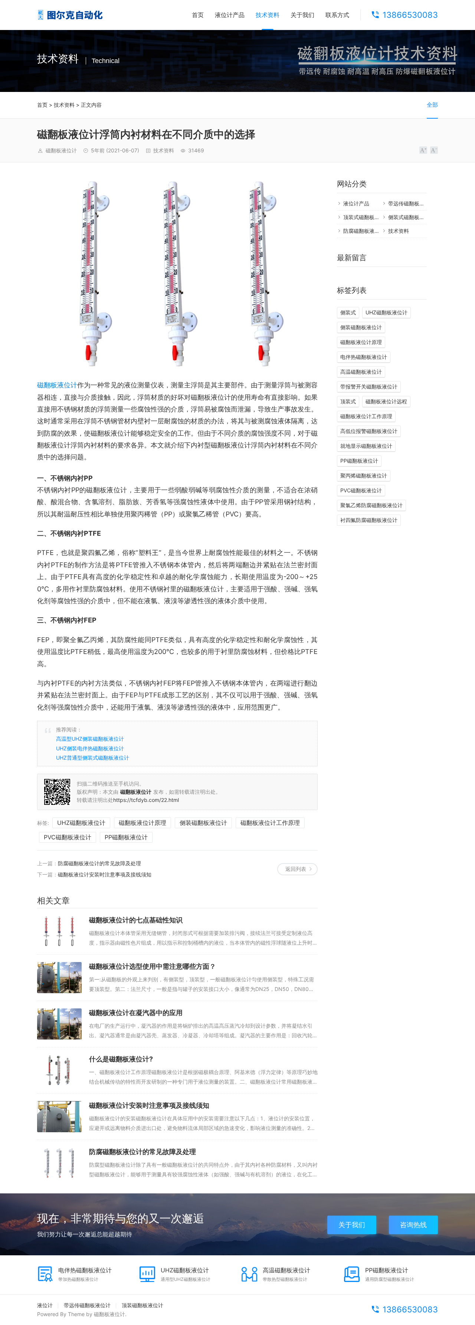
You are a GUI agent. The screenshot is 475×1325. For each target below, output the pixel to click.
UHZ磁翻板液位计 (81, 822)
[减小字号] (434, 150)
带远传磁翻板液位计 (411, 203)
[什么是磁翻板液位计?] (59, 1070)
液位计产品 (230, 15)
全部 (432, 104)
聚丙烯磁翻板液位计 (363, 475)
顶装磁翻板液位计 (142, 1305)
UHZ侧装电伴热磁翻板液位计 (90, 748)
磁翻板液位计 (57, 385)
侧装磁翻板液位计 (203, 822)
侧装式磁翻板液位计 (411, 217)
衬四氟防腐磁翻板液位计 (368, 520)
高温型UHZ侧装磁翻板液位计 (90, 739)
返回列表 (295, 869)
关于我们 (302, 15)
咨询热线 (413, 1225)
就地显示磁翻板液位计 (366, 446)
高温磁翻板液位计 (361, 372)
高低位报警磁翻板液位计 (368, 431)
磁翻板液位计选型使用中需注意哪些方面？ (152, 966)
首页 (198, 15)
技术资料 (267, 15)
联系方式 (337, 15)
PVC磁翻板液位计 (67, 837)
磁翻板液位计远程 (386, 401)
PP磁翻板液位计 (126, 837)
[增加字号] (423, 150)
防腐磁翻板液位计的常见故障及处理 (99, 863)
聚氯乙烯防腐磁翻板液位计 (371, 505)
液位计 (45, 1305)
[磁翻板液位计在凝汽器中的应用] (59, 1024)
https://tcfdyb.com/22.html (146, 800)
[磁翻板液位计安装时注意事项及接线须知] (59, 1116)
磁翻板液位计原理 (142, 822)
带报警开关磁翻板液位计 (368, 386)
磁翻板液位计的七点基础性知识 (136, 920)
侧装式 (348, 312)
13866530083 (410, 15)
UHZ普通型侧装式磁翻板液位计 (92, 757)
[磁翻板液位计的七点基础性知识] (59, 931)
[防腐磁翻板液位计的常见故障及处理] (59, 1163)
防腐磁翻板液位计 (364, 231)
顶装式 (348, 401)
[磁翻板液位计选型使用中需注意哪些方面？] (59, 977)
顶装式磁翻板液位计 (366, 217)
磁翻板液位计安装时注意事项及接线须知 (104, 874)
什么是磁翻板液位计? (121, 1059)
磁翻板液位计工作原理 (270, 822)
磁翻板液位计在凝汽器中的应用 (136, 1013)
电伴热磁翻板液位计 (363, 357)
